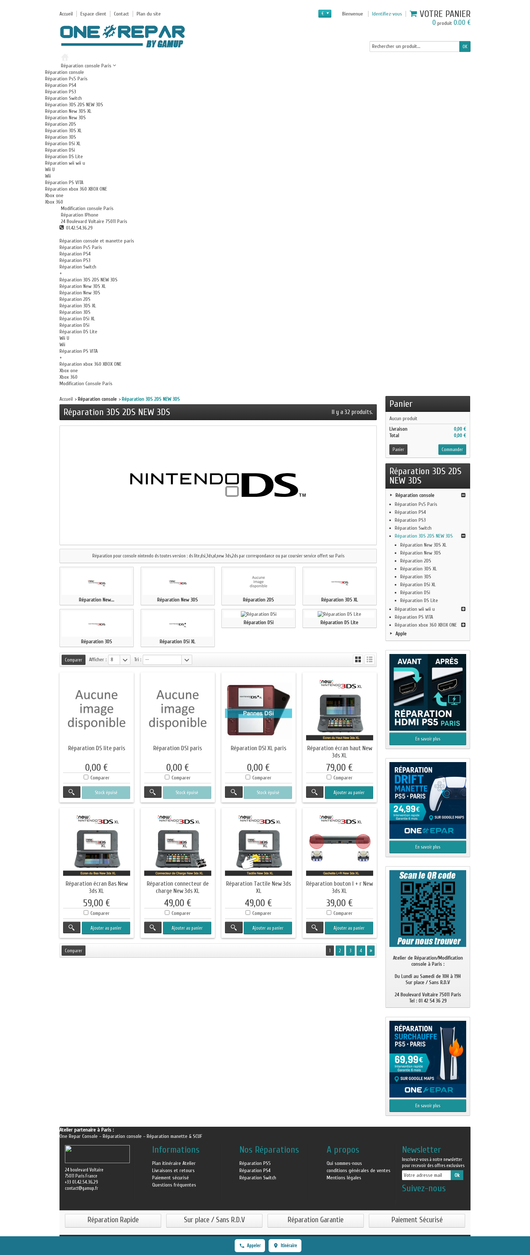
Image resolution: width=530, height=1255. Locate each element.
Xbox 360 (54, 202)
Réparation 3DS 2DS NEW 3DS (74, 105)
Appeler (254, 1245)
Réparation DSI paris (177, 748)
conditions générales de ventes (358, 1170)
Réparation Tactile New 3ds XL (258, 887)
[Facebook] (407, 1200)
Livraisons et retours (173, 1170)
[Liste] (370, 659)
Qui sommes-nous (344, 1163)
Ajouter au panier (349, 792)
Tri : (137, 660)
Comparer (100, 778)
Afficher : (98, 660)
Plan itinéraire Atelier (174, 1163)
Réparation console (64, 72)
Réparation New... (96, 600)
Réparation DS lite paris (96, 748)
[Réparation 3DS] (97, 624)
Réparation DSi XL (63, 144)
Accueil (66, 399)
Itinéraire (289, 1245)
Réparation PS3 (60, 92)
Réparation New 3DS (65, 118)
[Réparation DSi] (258, 614)
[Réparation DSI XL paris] (258, 709)
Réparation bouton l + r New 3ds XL (339, 887)
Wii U (50, 169)
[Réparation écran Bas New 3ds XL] (96, 844)
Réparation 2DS (60, 124)
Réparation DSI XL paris (258, 748)
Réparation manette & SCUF (174, 1136)
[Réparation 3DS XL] (340, 582)
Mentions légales (344, 1178)
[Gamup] (122, 36)
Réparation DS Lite (64, 156)
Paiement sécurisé (170, 1178)
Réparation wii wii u (65, 163)
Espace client (93, 14)
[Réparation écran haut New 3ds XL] (339, 709)
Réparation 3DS (60, 137)
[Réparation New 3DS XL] (97, 582)
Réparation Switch (63, 98)
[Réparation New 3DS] (178, 582)
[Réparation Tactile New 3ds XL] (258, 844)
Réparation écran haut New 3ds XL (339, 752)
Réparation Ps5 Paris (66, 79)
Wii (48, 176)
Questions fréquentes (174, 1185)
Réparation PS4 (60, 85)
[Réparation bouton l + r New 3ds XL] (339, 844)
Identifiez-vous (387, 14)
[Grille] (358, 659)
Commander (452, 449)
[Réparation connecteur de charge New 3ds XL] (177, 844)
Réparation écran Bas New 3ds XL (97, 887)
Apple (401, 634)
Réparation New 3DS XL (68, 111)
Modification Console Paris (85, 383)
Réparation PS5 (255, 1163)
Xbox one (54, 195)
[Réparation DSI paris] (177, 709)
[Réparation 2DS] (258, 582)
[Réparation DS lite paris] (96, 709)
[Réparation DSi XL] (178, 624)
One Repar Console (79, 1136)
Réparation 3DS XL (63, 131)
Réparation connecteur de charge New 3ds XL (178, 887)
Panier (401, 404)
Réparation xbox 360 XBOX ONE (76, 189)
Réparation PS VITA (64, 182)
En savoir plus (427, 739)
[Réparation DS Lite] (340, 614)
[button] (86, 208)
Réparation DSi (60, 150)
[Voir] (71, 792)
